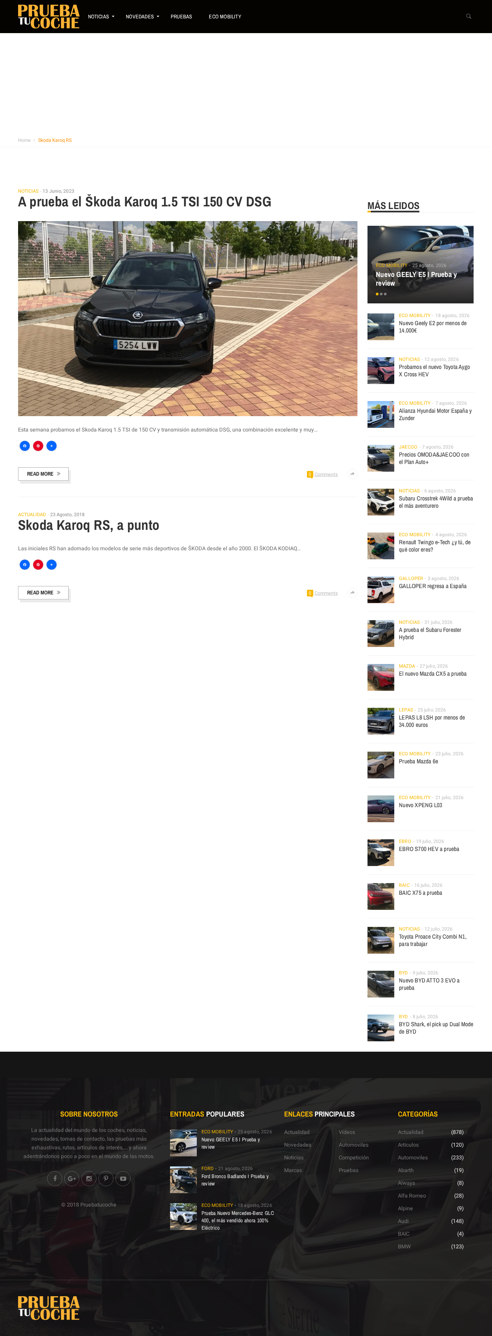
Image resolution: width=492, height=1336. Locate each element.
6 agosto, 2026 (440, 490)
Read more (40, 473)
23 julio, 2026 (449, 753)
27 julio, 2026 (434, 666)
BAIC (404, 885)
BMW (404, 1247)
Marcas (293, 1170)
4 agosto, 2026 (451, 534)
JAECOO (408, 447)
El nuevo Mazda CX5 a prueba (433, 673)
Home (24, 140)
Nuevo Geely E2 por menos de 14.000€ (433, 327)
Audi (403, 1221)
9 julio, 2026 (425, 972)
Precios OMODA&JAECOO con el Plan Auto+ (434, 458)
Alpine (405, 1209)
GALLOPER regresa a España (433, 586)
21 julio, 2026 (449, 797)
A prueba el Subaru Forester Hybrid (430, 633)
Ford (207, 1168)
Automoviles (353, 1145)
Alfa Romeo (412, 1196)
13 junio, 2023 (58, 191)
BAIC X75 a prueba (420, 892)
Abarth (406, 1170)
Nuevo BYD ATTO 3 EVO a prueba (429, 984)
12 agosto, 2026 (441, 359)
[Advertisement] (246, 83)
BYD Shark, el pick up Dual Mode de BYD (436, 1028)
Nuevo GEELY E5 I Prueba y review (416, 278)
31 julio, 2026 (438, 622)
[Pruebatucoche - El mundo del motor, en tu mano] (49, 16)
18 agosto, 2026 (452, 315)
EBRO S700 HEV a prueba (429, 849)
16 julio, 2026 (428, 885)
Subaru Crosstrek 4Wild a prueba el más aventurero (436, 502)
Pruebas (181, 16)
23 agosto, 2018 (67, 514)
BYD (403, 972)
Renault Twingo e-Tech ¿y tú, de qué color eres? (435, 546)
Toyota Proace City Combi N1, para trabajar (433, 940)
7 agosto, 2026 (451, 403)
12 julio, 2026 (438, 929)
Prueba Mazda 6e (418, 761)
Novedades (140, 16)
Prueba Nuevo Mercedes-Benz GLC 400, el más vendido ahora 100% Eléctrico (237, 1220)
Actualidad (32, 514)
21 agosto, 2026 (235, 1168)
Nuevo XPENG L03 (420, 805)
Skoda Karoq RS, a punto (89, 524)
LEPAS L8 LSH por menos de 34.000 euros (432, 721)
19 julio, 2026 (430, 841)
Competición (354, 1158)
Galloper (411, 578)
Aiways (406, 1183)
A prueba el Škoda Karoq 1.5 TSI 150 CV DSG (145, 201)
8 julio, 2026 (425, 1016)
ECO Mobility (225, 16)
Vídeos (347, 1132)
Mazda (407, 666)
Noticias (98, 16)
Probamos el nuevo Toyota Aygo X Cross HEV (434, 370)
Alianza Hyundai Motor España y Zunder (435, 414)
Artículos (408, 1145)
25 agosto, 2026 (429, 265)
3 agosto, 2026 (443, 578)
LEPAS (406, 709)
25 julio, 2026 (432, 709)
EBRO (405, 841)
